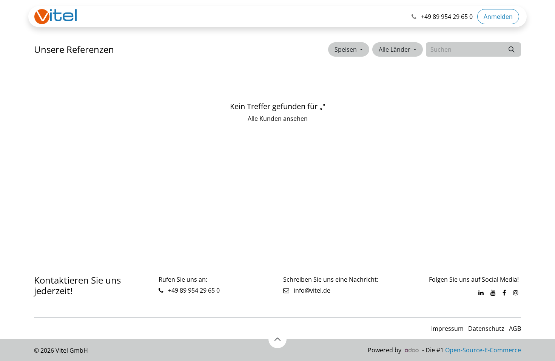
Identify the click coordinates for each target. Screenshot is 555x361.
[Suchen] (511, 49)
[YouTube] (493, 292)
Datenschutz (486, 328)
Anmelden (498, 16)
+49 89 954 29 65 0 (193, 290)
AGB (515, 328)
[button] (348, 49)
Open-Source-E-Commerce (483, 350)
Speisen (346, 49)
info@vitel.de (309, 290)
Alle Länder (394, 49)
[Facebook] (504, 292)
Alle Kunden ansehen (278, 118)
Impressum (447, 328)
